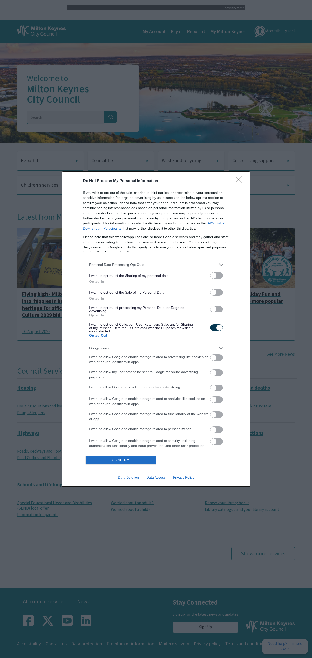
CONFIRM (121, 460)
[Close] (240, 181)
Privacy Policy (183, 477)
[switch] (216, 275)
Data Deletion (128, 477)
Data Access (156, 477)
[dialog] (156, 329)
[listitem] (156, 264)
